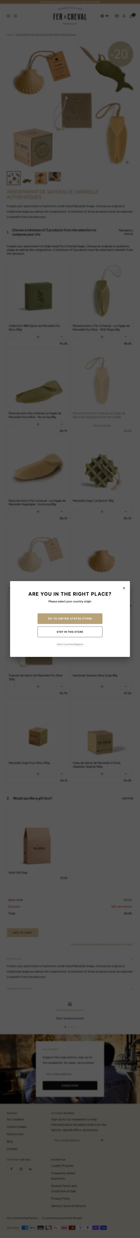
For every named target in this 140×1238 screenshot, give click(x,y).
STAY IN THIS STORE (70, 631)
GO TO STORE (70, 618)
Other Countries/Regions (70, 644)
